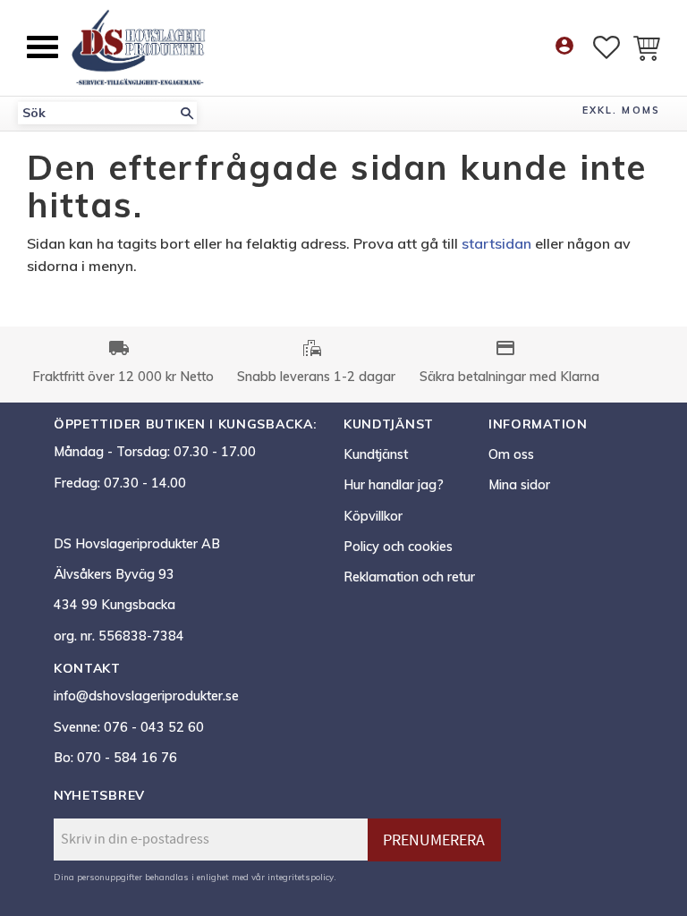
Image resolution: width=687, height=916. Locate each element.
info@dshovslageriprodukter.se (146, 696)
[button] (42, 47)
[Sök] (187, 113)
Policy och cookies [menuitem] (398, 547)
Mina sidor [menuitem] (519, 485)
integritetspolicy (300, 876)
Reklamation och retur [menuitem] (409, 577)
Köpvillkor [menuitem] (373, 516)
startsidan (496, 243)
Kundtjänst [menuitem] (376, 454)
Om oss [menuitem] (511, 454)
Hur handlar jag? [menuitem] (394, 485)
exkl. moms (621, 110)
